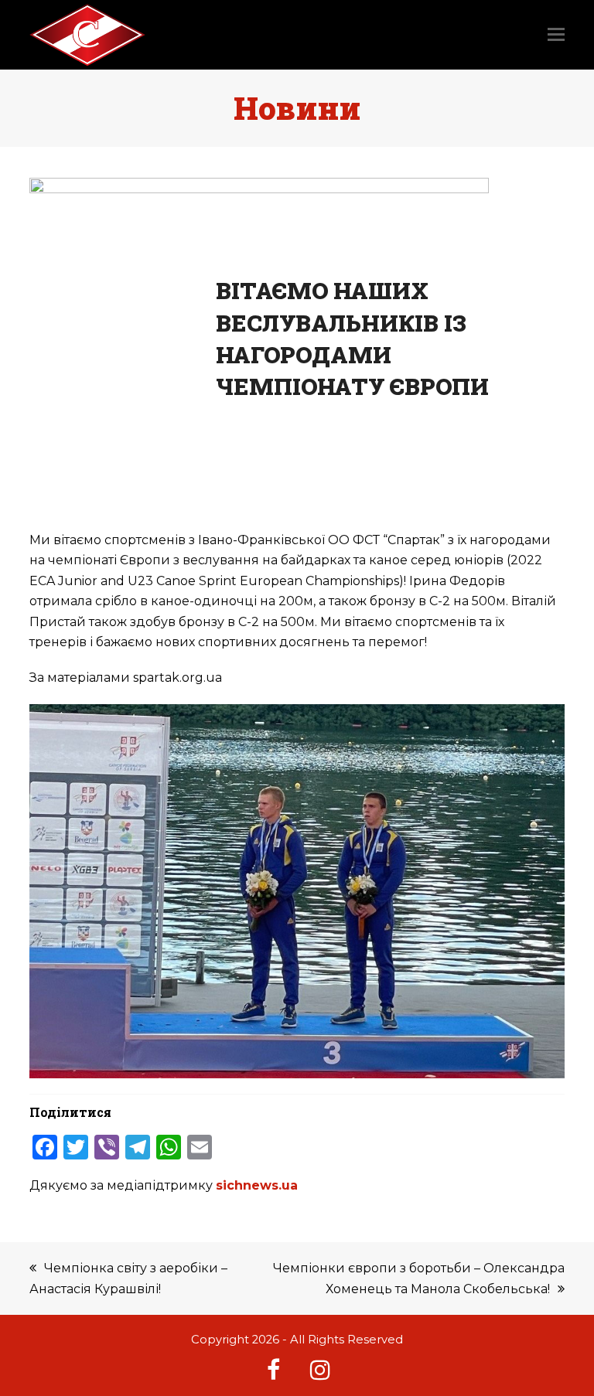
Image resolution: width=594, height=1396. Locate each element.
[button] (556, 34)
